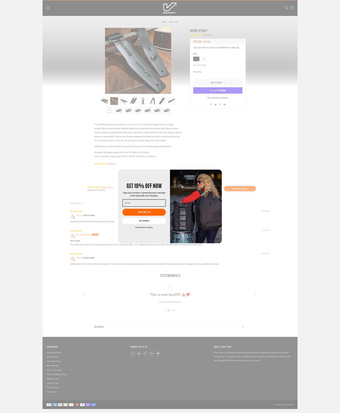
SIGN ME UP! (144, 212)
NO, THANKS (144, 221)
